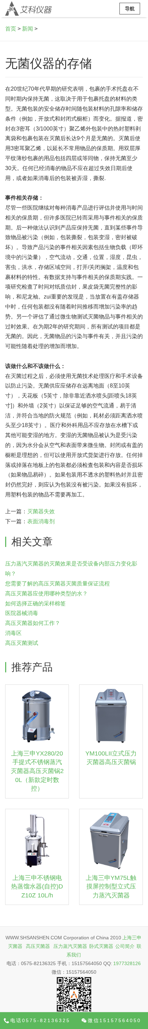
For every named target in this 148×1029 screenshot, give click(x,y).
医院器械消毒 (21, 613)
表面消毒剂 (41, 521)
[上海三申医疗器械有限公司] (28, 8)
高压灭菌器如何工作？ (32, 623)
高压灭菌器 (38, 946)
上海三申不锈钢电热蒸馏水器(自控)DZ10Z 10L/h (37, 886)
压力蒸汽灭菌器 (70, 946)
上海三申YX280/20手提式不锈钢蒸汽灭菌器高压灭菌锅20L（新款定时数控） (37, 771)
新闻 (27, 29)
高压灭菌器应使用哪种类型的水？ (46, 593)
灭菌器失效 (41, 511)
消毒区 (13, 633)
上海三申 (131, 937)
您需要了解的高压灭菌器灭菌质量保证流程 (57, 583)
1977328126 (127, 963)
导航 (130, 8)
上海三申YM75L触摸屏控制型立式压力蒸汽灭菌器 (111, 886)
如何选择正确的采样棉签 (35, 603)
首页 (10, 29)
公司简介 (125, 946)
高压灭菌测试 (21, 643)
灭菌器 (15, 946)
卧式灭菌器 (101, 946)
